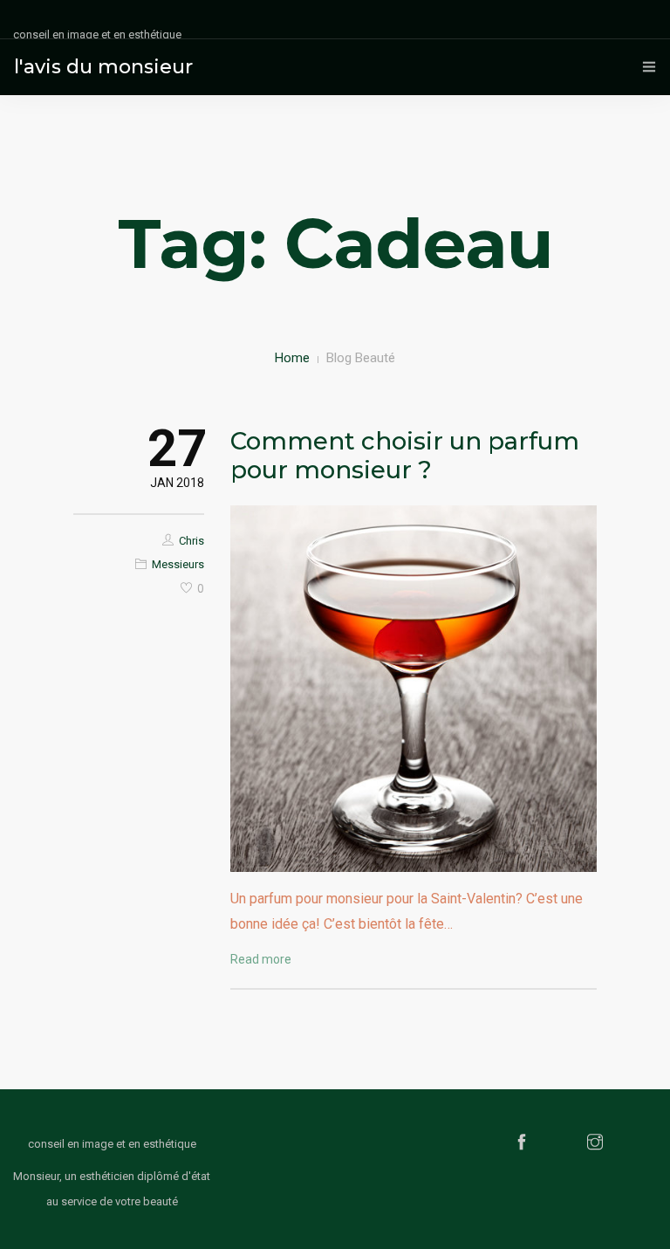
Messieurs (178, 564)
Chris (191, 540)
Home (292, 358)
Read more (260, 959)
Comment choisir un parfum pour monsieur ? (404, 455)
